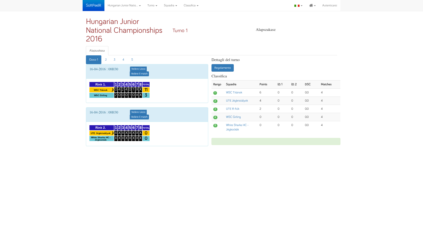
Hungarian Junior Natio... (123, 5)
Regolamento (222, 67)
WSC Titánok (234, 92)
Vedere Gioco (138, 69)
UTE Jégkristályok (237, 100)
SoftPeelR (93, 5)
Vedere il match (139, 74)
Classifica (190, 5)
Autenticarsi (329, 5)
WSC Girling (233, 117)
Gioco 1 (93, 59)
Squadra (169, 5)
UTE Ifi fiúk (232, 108)
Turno (151, 5)
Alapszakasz (97, 50)
